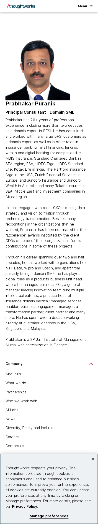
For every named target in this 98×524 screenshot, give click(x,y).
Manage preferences (49, 516)
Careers (12, 437)
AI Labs (11, 410)
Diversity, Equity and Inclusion (30, 427)
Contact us (14, 445)
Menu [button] (82, 6)
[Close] (93, 459)
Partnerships (15, 392)
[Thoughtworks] (20, 6)
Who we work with (21, 401)
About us (13, 374)
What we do (15, 383)
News (10, 419)
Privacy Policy (24, 506)
